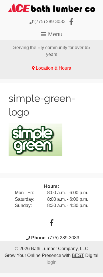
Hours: (51, 186)
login (52, 262)
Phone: (39, 237)
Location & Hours (53, 68)
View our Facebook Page (71, 21)
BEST (78, 255)
